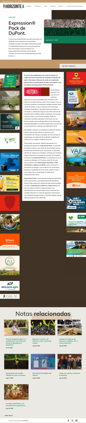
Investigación (38, 6)
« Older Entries (8, 415)
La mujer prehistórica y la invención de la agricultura (15, 404)
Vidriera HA (60, 6)
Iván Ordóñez (53, 6)
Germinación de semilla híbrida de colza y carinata (15, 374)
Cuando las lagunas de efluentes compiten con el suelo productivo (68, 341)
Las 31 (45, 6)
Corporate (12, 17)
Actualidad (28, 6)
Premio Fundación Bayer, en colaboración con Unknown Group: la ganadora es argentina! (16, 342)
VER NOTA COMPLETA (68, 66)
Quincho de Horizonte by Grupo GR (75, 6)
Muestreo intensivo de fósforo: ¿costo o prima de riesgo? (42, 341)
